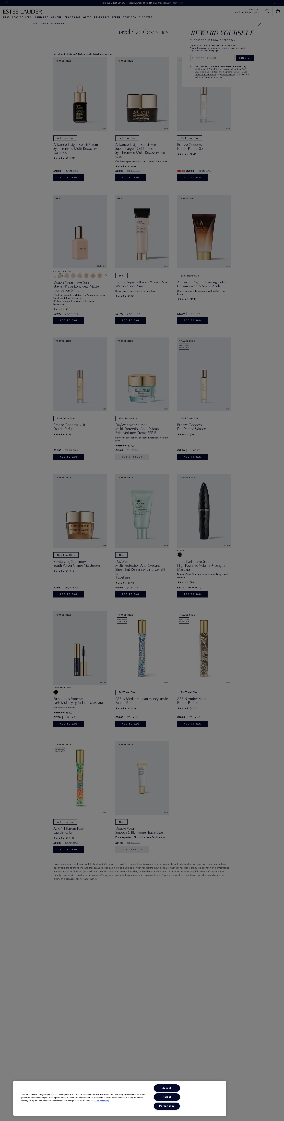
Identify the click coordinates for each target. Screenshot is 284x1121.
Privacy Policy (101, 1100)
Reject (167, 1097)
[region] (119, 1098)
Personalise (167, 1106)
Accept (166, 1088)
